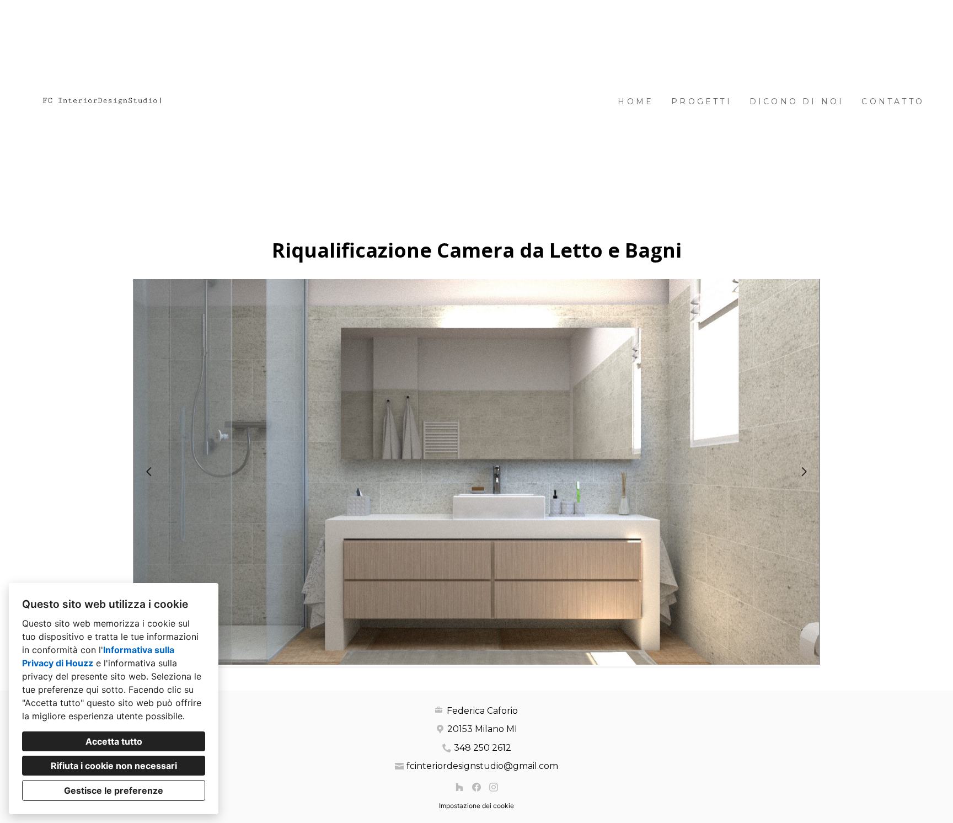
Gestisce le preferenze (113, 790)
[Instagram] (493, 787)
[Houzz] (460, 787)
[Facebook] (476, 787)
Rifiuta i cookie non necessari (114, 765)
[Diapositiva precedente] (148, 471)
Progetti (701, 101)
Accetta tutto (113, 741)
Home (636, 101)
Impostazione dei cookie (476, 805)
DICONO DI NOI (796, 101)
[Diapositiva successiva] (804, 471)
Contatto (892, 101)
